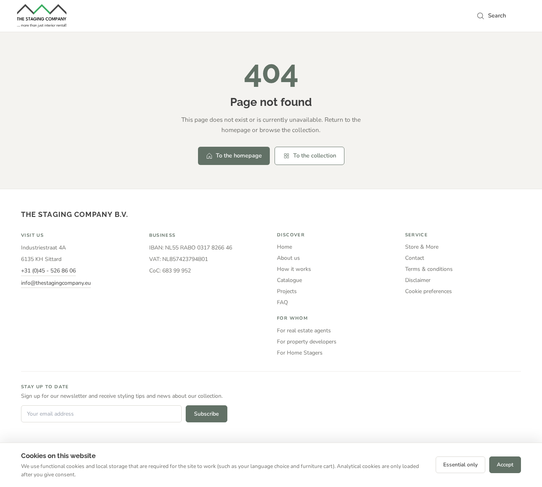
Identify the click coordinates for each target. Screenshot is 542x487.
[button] (491, 16)
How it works (294, 269)
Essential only (460, 464)
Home (284, 247)
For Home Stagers (300, 353)
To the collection (314, 155)
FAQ (282, 302)
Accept (505, 464)
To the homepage (239, 155)
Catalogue (289, 280)
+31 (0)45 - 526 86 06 (48, 270)
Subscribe (206, 414)
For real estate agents (304, 330)
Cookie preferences (428, 291)
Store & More (421, 247)
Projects (287, 291)
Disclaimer (418, 280)
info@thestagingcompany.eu (56, 283)
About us (288, 258)
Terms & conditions (429, 269)
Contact (414, 258)
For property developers (306, 341)
